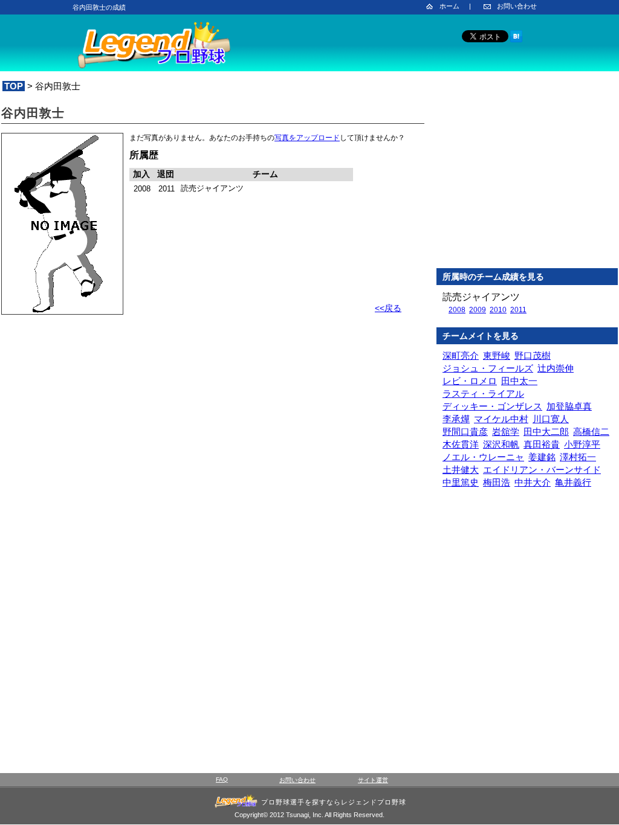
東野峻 (496, 355)
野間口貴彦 (465, 431)
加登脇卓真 (569, 406)
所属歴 (143, 155)
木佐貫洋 (460, 444)
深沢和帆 (501, 444)
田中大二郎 (546, 431)
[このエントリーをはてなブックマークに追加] (516, 40)
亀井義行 (573, 482)
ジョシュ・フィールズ (487, 368)
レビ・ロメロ (469, 381)
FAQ (222, 779)
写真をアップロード (307, 137)
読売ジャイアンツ (481, 297)
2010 (498, 310)
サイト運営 (373, 780)
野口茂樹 (532, 355)
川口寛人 (551, 419)
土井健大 (460, 469)
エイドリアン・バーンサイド (542, 469)
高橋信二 (591, 431)
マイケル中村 (501, 419)
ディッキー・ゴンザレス (492, 406)
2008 (457, 310)
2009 (477, 310)
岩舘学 (505, 431)
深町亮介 (460, 355)
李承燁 (456, 419)
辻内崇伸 (555, 368)
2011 (518, 310)
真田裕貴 (541, 444)
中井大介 (532, 482)
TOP (13, 86)
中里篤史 (460, 482)
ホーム (449, 6)
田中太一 (519, 381)
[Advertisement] (527, 180)
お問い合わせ (517, 6)
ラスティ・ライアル (483, 393)
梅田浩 (496, 482)
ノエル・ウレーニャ (483, 457)
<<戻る (388, 308)
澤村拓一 (578, 457)
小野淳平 (582, 444)
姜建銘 (542, 457)
